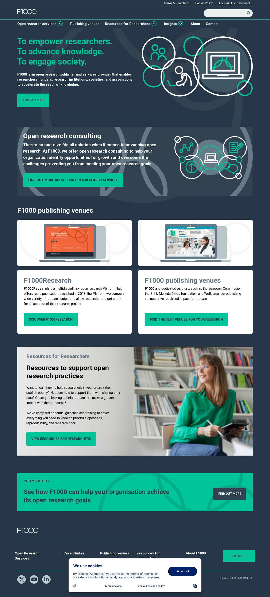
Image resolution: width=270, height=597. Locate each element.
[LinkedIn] (48, 579)
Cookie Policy (204, 3)
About (195, 24)
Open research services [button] (36, 24)
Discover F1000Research (51, 319)
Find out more (229, 493)
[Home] (26, 11)
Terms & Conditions (177, 3)
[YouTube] (35, 579)
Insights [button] (170, 24)
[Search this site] (249, 13)
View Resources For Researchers (61, 439)
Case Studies (74, 553)
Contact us (239, 556)
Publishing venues (84, 24)
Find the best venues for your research (186, 319)
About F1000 (33, 100)
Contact (212, 24)
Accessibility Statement (234, 3)
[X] (23, 579)
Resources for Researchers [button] (127, 24)
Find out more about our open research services (73, 180)
